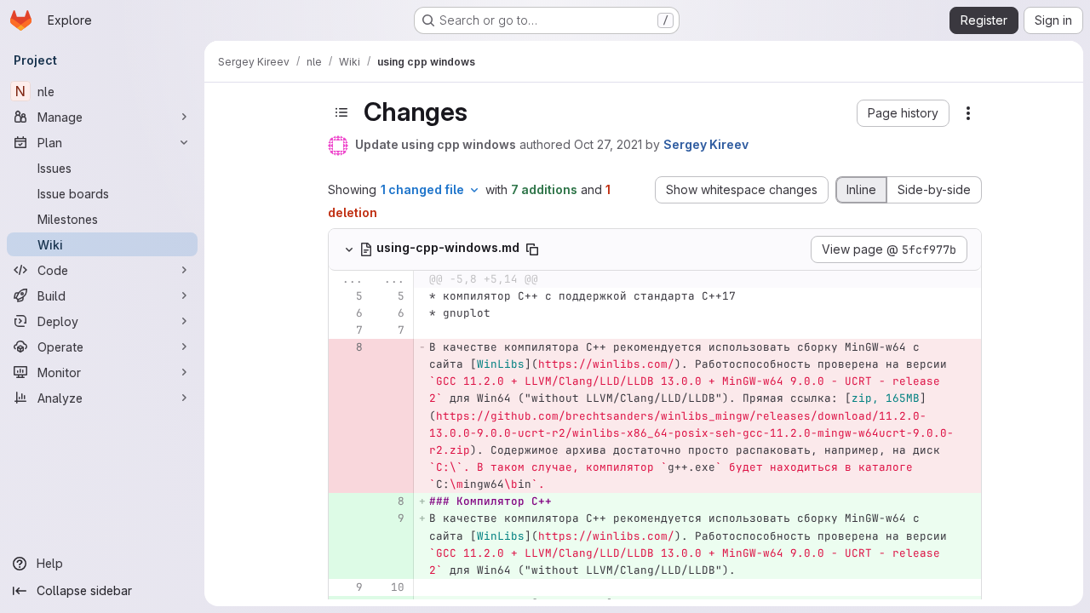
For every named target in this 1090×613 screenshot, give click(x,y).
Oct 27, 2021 (608, 144)
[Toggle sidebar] (341, 112)
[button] (903, 113)
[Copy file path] (532, 249)
